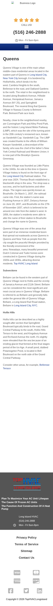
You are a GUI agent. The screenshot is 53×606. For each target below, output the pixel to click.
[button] (26, 47)
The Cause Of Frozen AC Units (19, 502)
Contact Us (26, 557)
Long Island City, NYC (25, 305)
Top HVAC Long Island (26, 263)
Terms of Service (26, 544)
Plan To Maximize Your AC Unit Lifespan (25, 498)
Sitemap (26, 551)
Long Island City (15, 176)
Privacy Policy (26, 537)
